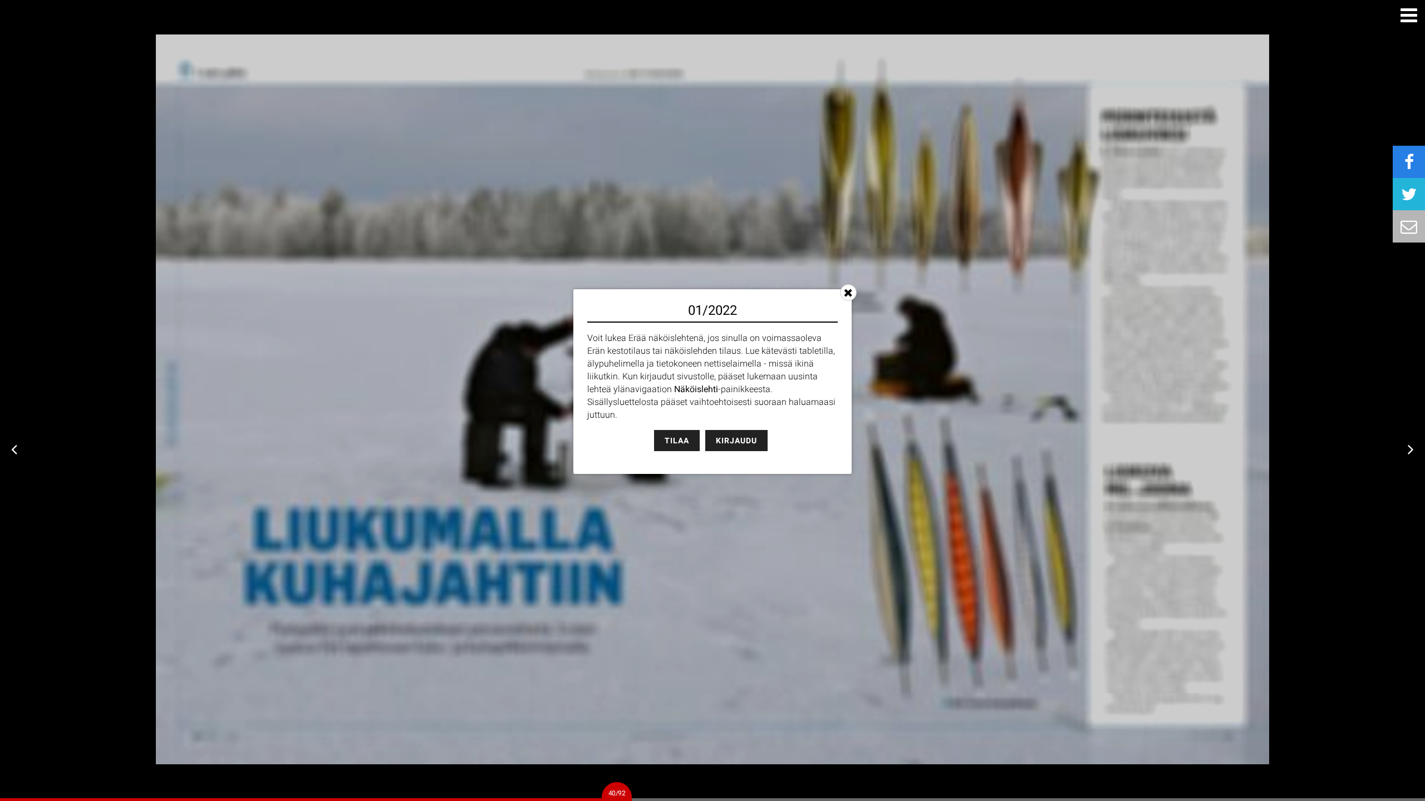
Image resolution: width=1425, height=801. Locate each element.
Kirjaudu (736, 440)
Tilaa (677, 440)
